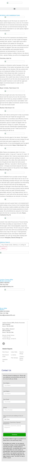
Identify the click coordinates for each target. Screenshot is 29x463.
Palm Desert (5, 352)
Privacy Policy (18, 440)
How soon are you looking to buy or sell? (13, 416)
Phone (5, 407)
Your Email (6, 399)
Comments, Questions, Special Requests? (11, 423)
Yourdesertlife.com (10, 449)
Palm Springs (14, 357)
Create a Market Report (22, 358)
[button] (14, 8)
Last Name (6, 391)
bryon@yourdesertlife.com (7, 315)
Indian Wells (14, 352)
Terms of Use (9, 440)
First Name (6, 383)
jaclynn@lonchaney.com (7, 286)
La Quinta (13, 354)
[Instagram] (3, 343)
